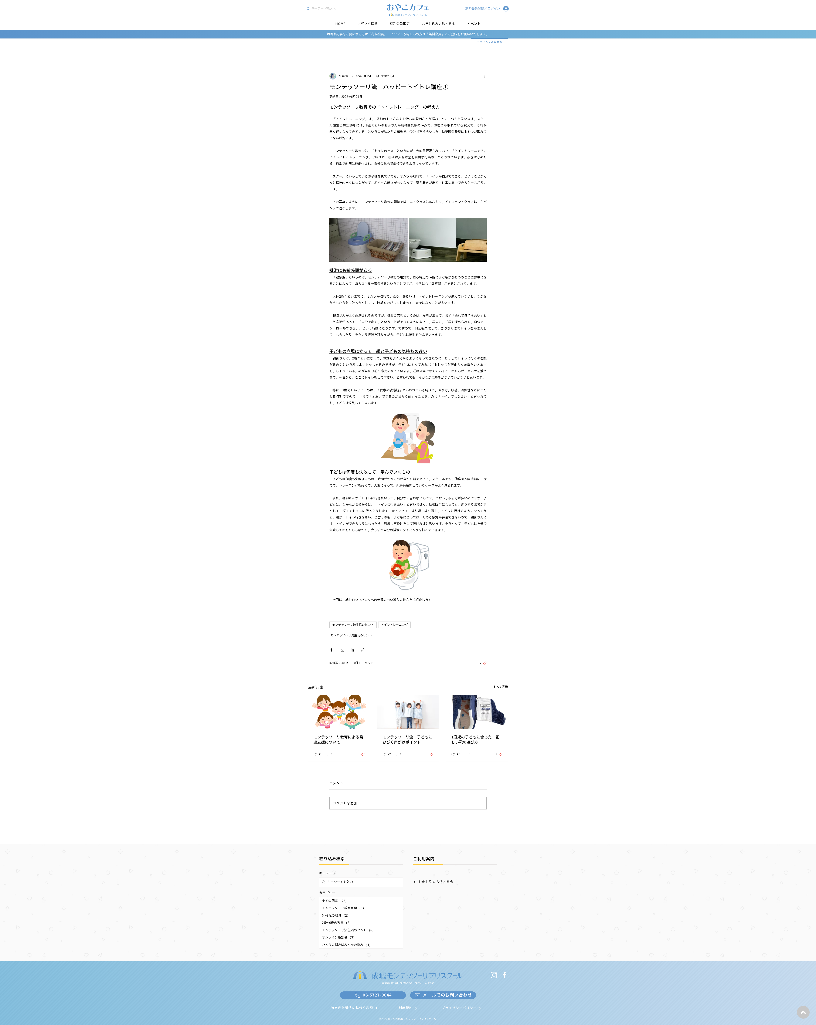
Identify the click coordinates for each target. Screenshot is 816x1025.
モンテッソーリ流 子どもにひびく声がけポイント (407, 740)
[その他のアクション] (484, 76)
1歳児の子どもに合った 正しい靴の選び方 (475, 740)
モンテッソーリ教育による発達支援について (338, 740)
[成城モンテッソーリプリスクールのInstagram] (494, 975)
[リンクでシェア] (363, 650)
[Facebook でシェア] (331, 650)
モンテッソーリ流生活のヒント (353, 625)
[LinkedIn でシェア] (352, 650)
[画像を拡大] (368, 240)
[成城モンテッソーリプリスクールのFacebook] (504, 975)
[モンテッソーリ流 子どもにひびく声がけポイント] (408, 712)
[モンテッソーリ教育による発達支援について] (339, 712)
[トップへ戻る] (803, 1012)
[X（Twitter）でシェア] (342, 650)
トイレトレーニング (394, 625)
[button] (400, 24)
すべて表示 (500, 687)
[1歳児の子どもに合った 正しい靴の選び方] (477, 712)
